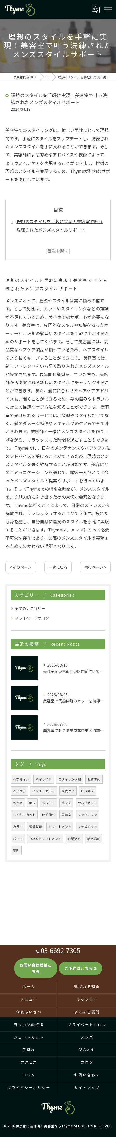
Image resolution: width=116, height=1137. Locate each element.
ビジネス (87, 791)
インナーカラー (43, 791)
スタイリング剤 (69, 779)
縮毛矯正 (93, 839)
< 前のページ (21, 567)
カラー (18, 826)
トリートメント (60, 826)
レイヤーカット (24, 815)
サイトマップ (87, 1087)
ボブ (32, 803)
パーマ (18, 839)
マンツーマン (87, 815)
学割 (16, 850)
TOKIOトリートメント (45, 839)
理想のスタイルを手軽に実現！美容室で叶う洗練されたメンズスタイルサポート (59, 225)
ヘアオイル (21, 779)
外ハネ (18, 803)
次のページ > (95, 567)
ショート (48, 803)
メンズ (66, 803)
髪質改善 (35, 826)
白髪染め (74, 839)
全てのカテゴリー (30, 608)
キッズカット (87, 826)
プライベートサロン (32, 618)
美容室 (66, 815)
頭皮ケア (68, 791)
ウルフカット (87, 803)
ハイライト (44, 779)
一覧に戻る (58, 567)
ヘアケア (19, 791)
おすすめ (93, 779)
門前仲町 (48, 815)
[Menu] (107, 9)
